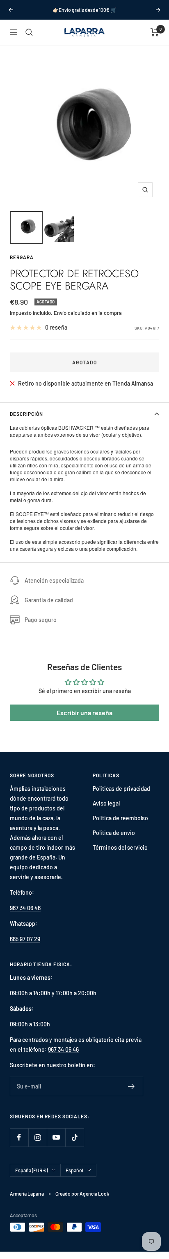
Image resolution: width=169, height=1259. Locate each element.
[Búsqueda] (29, 32)
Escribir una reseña (84, 712)
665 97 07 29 (25, 939)
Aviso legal (106, 803)
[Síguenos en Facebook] (19, 1137)
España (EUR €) (31, 1170)
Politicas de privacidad (121, 788)
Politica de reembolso (120, 818)
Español (74, 1170)
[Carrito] (155, 32)
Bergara (22, 257)
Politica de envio (114, 832)
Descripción (26, 414)
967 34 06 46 (25, 907)
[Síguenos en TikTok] (74, 1137)
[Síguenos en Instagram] (37, 1137)
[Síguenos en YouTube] (56, 1137)
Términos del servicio (120, 847)
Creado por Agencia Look (82, 1193)
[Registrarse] (131, 1086)
